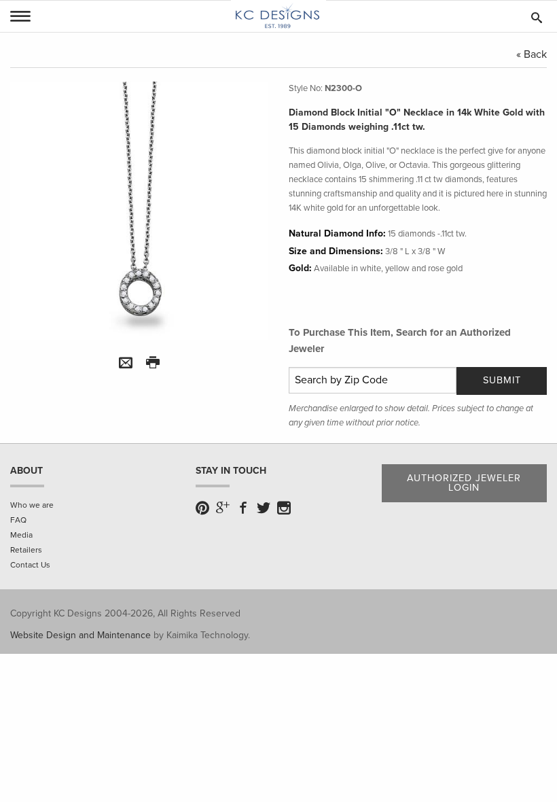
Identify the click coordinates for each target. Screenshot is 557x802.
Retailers (26, 550)
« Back (531, 54)
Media (21, 535)
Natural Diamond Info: (337, 233)
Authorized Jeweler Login (464, 482)
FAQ (18, 520)
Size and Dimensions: (336, 251)
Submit (502, 380)
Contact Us (30, 565)
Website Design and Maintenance (80, 635)
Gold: (300, 268)
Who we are (32, 505)
